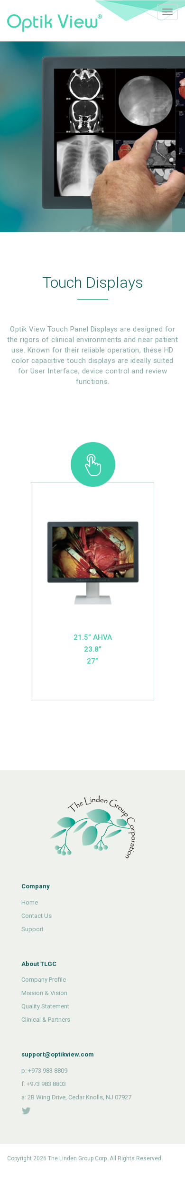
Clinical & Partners (45, 1019)
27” (92, 661)
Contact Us (36, 915)
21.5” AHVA (93, 637)
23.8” (93, 649)
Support (32, 929)
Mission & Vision (44, 992)
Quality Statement (45, 1006)
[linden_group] (26, 1110)
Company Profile (43, 979)
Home (29, 902)
